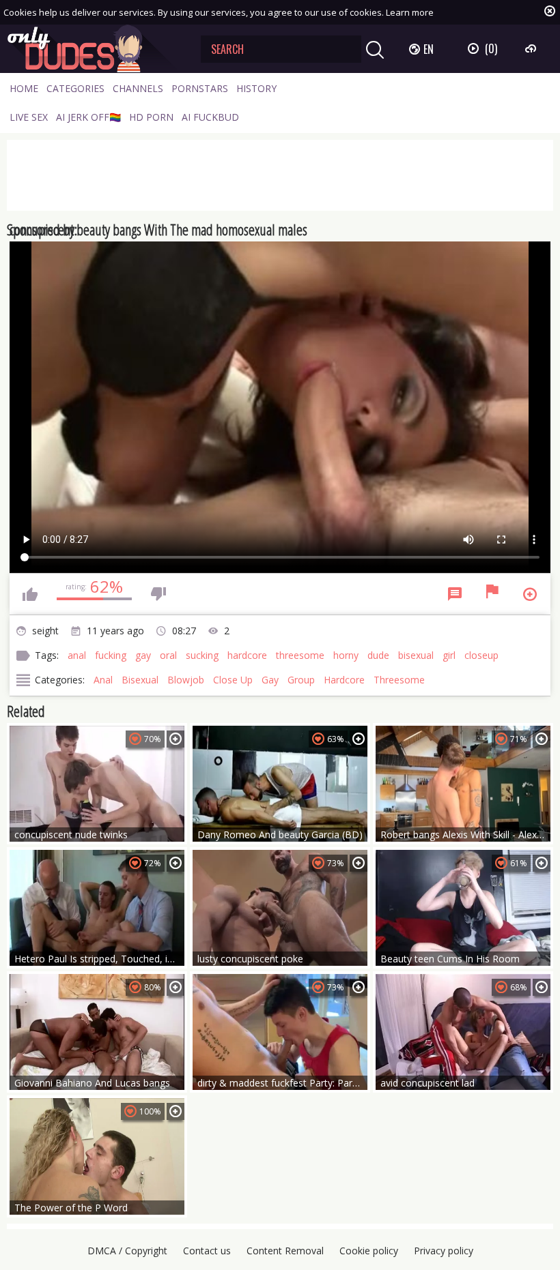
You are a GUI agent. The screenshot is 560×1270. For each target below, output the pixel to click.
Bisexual (140, 679)
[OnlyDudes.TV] (93, 49)
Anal (103, 679)
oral (168, 655)
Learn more (410, 12)
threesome (300, 655)
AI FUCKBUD (210, 116)
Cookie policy (368, 1250)
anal (77, 655)
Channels (138, 88)
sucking (202, 655)
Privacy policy (443, 1250)
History (256, 88)
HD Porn (151, 116)
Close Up (233, 679)
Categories (75, 88)
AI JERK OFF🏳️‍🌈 (88, 116)
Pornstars (199, 88)
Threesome (399, 679)
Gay (270, 679)
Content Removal (285, 1250)
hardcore (247, 655)
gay (143, 655)
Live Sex (29, 116)
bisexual (416, 655)
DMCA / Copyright (127, 1250)
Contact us (207, 1250)
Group (301, 679)
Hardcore (344, 679)
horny (346, 655)
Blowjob (185, 679)
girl (449, 655)
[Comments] (455, 594)
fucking (110, 655)
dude (378, 655)
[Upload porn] (532, 48)
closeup (481, 655)
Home (24, 88)
